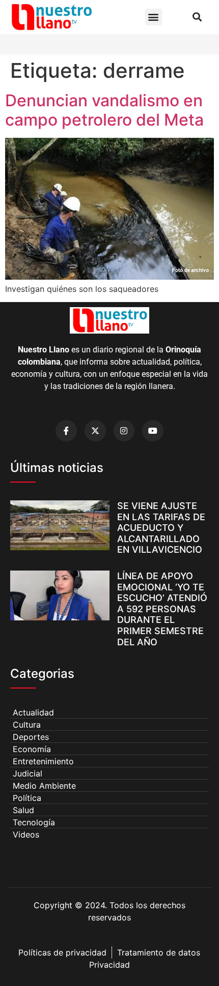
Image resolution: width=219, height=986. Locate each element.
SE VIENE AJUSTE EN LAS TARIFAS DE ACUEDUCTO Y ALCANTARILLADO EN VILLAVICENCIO (161, 527)
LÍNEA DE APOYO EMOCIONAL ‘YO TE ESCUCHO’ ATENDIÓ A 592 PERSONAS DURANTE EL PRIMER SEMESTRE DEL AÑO (162, 609)
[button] (153, 17)
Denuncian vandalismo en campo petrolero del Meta (104, 110)
